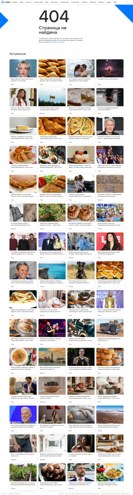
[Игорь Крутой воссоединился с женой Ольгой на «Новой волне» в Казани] (52, 245)
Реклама (17, 493)
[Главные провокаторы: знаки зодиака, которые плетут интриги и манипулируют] (23, 390)
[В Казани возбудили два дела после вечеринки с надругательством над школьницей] (110, 101)
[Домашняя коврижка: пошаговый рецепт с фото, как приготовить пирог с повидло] (23, 303)
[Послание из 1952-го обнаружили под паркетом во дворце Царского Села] (110, 188)
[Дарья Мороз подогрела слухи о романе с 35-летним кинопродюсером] (23, 72)
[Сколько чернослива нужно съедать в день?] (52, 390)
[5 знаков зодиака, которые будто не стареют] (81, 447)
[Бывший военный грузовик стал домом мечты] (110, 332)
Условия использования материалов (110, 493)
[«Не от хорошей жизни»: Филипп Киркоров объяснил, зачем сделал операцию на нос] (110, 303)
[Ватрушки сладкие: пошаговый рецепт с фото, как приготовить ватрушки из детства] (81, 217)
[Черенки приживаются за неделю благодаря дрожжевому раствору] (23, 476)
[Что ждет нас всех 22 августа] (110, 72)
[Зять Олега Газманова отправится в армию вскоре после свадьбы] (23, 419)
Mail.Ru (4, 493)
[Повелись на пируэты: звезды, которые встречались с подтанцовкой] (52, 332)
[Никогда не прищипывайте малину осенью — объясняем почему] (52, 217)
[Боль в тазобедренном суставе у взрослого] (23, 447)
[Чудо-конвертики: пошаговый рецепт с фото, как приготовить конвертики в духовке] (52, 72)
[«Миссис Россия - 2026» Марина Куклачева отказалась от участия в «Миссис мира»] (110, 159)
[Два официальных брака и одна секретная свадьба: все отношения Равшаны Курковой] (110, 245)
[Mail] (2, 2)
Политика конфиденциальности (90, 493)
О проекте (61, 493)
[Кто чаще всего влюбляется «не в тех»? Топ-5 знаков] (52, 419)
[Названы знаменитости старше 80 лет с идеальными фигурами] (110, 130)
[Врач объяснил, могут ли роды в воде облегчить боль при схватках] (81, 419)
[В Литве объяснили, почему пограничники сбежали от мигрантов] (52, 101)
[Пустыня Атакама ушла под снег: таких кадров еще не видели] (110, 419)
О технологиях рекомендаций (73, 493)
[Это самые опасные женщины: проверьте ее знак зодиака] (81, 72)
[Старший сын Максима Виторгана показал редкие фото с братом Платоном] (23, 245)
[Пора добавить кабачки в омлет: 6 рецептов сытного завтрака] (23, 361)
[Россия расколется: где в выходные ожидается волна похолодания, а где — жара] (81, 274)
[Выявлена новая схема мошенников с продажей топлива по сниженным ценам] (81, 332)
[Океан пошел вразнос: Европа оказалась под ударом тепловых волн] (52, 274)
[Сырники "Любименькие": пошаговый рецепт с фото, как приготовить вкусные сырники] (23, 159)
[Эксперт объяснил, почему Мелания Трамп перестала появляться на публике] (23, 101)
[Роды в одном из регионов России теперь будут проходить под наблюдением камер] (81, 245)
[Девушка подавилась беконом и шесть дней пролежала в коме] (52, 447)
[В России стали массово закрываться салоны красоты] (52, 303)
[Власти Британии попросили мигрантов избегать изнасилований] (52, 361)
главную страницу (58, 42)
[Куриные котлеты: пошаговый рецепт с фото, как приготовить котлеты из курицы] (52, 188)
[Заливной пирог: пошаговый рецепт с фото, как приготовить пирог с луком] (23, 188)
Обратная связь (125, 493)
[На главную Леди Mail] (7, 2)
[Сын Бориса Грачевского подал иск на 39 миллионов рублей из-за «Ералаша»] (23, 274)
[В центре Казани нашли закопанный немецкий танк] (23, 217)
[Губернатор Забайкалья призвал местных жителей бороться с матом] (81, 476)
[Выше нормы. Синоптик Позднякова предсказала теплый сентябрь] (110, 217)
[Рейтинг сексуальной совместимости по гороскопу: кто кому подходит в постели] (81, 188)
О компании (10, 493)
